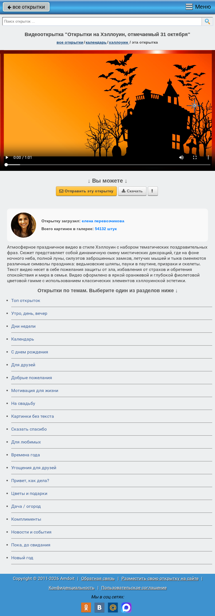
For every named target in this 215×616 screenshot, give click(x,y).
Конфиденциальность (72, 587)
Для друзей (23, 364)
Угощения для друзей (33, 467)
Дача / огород (26, 506)
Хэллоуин (119, 42)
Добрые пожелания (31, 377)
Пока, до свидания (30, 544)
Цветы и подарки (29, 493)
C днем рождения (29, 352)
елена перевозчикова (103, 221)
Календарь (96, 42)
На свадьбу (23, 403)
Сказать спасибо (29, 429)
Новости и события (31, 532)
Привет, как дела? (30, 480)
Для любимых (26, 442)
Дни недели (23, 326)
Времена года (25, 454)
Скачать (132, 191)
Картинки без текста (32, 416)
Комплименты (26, 519)
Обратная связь (98, 578)
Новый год (22, 557)
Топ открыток (25, 300)
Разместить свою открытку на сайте (159, 578)
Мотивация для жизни (34, 390)
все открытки (26, 7)
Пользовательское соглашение (134, 587)
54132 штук (106, 228)
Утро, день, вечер (29, 313)
